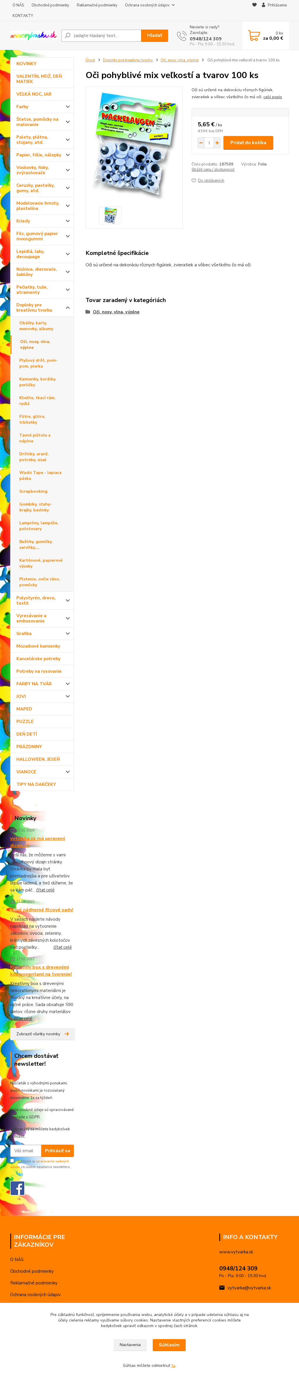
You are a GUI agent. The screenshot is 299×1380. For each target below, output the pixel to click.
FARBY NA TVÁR (34, 684)
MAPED (24, 709)
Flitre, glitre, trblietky (32, 419)
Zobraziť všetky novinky (38, 1034)
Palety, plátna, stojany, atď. (32, 139)
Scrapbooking (33, 491)
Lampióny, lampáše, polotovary (38, 526)
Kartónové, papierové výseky (40, 563)
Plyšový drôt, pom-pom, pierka (38, 363)
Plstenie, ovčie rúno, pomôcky (39, 582)
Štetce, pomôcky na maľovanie (37, 121)
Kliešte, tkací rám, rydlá (37, 400)
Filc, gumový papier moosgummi (37, 236)
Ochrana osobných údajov (147, 5)
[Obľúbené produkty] (254, 10)
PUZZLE (25, 721)
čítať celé (45, 890)
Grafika (24, 633)
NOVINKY (26, 64)
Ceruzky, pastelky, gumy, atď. (35, 188)
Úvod (90, 60)
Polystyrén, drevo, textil (35, 600)
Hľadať (154, 35)
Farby (22, 107)
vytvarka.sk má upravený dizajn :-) (37, 842)
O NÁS (18, 5)
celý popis (272, 97)
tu (173, 1365)
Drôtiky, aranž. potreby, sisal (34, 457)
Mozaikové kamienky (38, 646)
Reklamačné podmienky (97, 5)
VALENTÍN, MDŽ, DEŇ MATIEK (39, 78)
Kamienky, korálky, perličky (37, 382)
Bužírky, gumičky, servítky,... (36, 544)
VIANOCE (26, 772)
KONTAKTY (23, 15)
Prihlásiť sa (57, 1151)
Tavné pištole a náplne (35, 438)
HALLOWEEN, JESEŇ (38, 759)
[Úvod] (33, 35)
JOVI (21, 696)
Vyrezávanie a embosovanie (31, 618)
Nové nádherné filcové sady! (41, 910)
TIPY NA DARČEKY (36, 784)
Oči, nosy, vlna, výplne (35, 344)
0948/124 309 (206, 39)
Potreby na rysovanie (39, 671)
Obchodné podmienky (50, 5)
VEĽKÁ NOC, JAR (33, 94)
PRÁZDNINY (29, 747)
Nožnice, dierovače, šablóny (36, 271)
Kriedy (23, 221)
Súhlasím (169, 1345)
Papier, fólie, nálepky (38, 155)
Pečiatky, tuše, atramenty (32, 289)
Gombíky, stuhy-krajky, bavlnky (35, 507)
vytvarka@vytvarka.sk (249, 1288)
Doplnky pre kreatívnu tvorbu (34, 307)
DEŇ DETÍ (26, 734)
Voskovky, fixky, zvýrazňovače (32, 170)
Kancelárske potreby (38, 659)
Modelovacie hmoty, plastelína (37, 205)
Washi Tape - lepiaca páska (40, 475)
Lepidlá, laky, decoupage (30, 254)
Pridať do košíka (248, 142)
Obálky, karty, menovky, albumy (36, 326)
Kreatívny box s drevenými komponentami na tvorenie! (41, 970)
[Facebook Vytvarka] (17, 1188)
